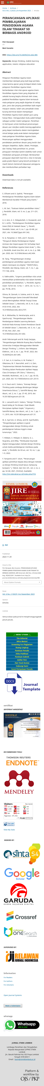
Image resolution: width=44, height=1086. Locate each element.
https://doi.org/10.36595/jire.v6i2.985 (22, 55)
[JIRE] (22, 863)
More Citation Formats (12, 582)
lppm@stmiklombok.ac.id (25, 1059)
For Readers (8, 977)
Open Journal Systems (13, 995)
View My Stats (9, 830)
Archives (13, 8)
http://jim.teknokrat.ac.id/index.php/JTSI (19, 474)
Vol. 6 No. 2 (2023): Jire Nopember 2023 (16, 10)
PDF (6, 545)
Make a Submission (13, 1006)
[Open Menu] (2, 2)
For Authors (8, 981)
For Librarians (9, 985)
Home (4, 8)
